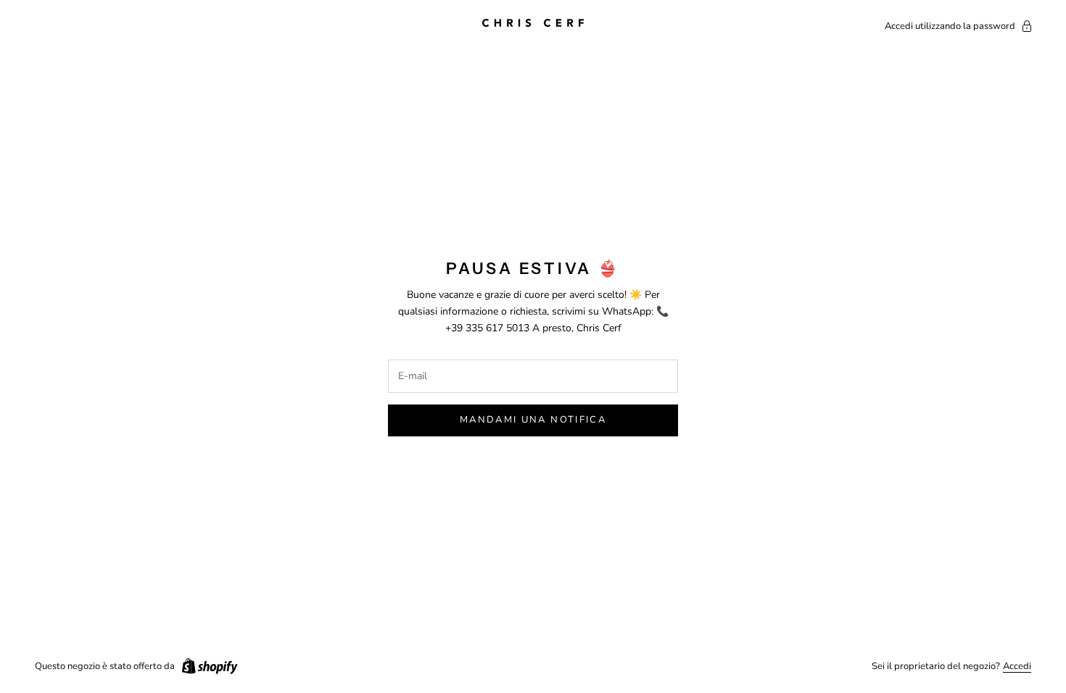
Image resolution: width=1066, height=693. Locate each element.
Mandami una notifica (533, 419)
